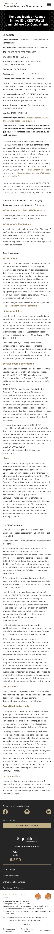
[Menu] (49, 4)
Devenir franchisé (11, 875)
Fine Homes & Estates (13, 888)
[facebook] (5, 811)
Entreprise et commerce (14, 882)
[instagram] (27, 811)
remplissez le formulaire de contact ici (20, 305)
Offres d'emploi (10, 869)
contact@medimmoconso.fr (38, 169)
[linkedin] (48, 811)
